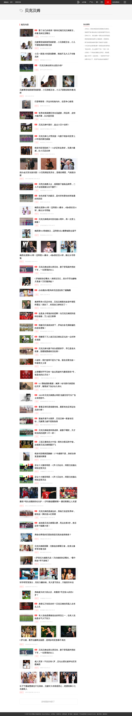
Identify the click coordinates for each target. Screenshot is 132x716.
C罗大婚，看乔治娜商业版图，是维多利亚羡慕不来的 (42, 640)
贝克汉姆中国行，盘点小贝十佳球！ (54, 125)
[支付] (97, 2)
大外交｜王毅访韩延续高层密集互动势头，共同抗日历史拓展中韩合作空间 (98, 29)
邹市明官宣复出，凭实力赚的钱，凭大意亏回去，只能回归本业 (47, 582)
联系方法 (59, 714)
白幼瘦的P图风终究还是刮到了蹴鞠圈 (55, 290)
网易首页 (6, 2)
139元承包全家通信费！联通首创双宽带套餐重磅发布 (98, 46)
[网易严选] (91, 2)
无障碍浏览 (18, 2)
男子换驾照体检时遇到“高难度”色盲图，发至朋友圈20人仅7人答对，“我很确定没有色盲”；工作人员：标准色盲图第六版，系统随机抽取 (98, 42)
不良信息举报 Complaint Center (87, 714)
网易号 (36, 48)
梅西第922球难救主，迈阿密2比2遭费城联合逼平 (55, 231)
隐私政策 (76, 714)
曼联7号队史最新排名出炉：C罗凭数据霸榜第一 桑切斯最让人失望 (48, 501)
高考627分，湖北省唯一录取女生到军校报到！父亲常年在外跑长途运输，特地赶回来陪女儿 (98, 35)
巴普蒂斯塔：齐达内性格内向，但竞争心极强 (54, 101)
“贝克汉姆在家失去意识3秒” (51, 65)
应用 (11, 2)
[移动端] (78, 2)
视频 (36, 36)
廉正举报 (99, 714)
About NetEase (46, 714)
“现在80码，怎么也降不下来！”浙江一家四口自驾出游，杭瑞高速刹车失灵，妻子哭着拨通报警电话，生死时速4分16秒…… (98, 49)
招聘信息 (64, 714)
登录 (108, 2)
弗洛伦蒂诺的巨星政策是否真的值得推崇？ (53, 535)
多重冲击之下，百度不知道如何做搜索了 (97, 59)
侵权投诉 (105, 714)
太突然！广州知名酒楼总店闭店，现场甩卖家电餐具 (98, 52)
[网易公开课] (84, 2)
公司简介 (53, 714)
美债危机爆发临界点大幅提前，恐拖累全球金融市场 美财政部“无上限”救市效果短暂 (98, 39)
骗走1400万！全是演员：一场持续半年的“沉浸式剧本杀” (98, 56)
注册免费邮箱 (115, 2)
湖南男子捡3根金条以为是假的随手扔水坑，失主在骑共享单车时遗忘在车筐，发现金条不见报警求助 (98, 32)
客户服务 (70, 714)
